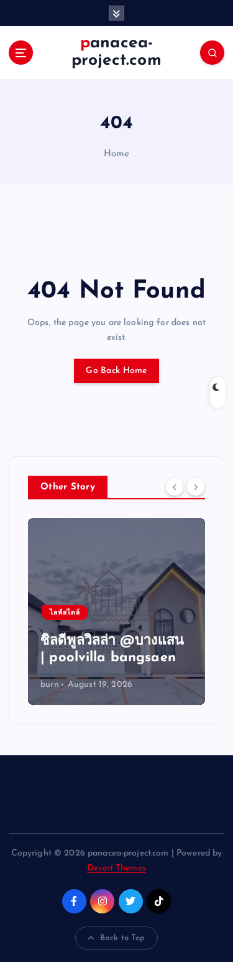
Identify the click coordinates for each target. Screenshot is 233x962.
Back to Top (122, 938)
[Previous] (174, 486)
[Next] (195, 486)
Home (117, 154)
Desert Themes (116, 868)
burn (156, 684)
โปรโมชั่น (173, 613)
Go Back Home (116, 370)
